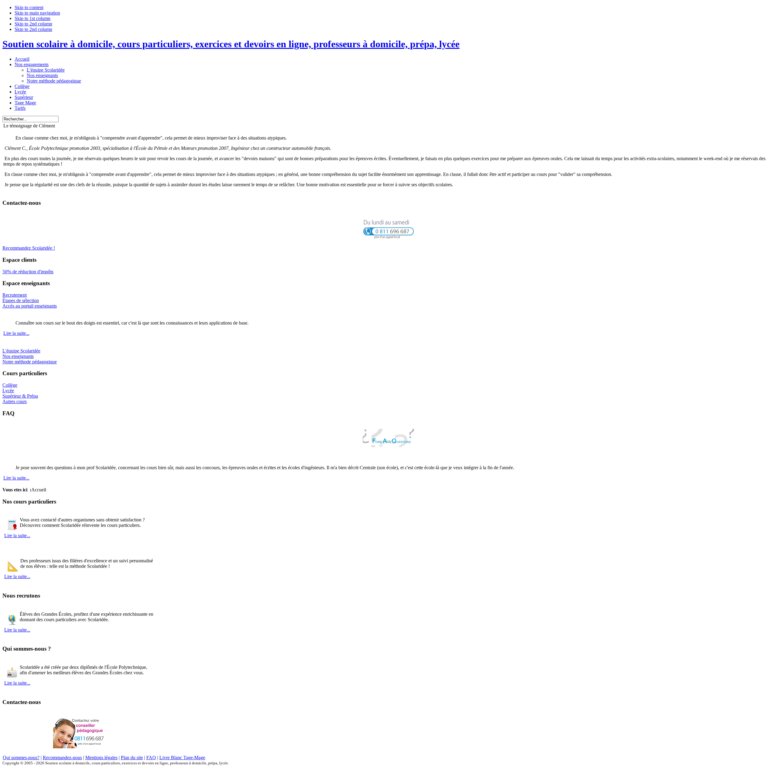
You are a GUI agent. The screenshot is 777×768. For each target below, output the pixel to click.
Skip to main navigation (37, 12)
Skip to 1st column (32, 18)
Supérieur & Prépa (20, 396)
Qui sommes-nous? (21, 757)
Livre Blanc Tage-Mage (182, 757)
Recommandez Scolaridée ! (28, 248)
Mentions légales (101, 757)
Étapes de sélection (20, 300)
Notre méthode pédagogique (29, 361)
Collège (9, 385)
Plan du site (132, 757)
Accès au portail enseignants (29, 305)
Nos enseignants (18, 356)
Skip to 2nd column (33, 23)
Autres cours (14, 401)
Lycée (8, 390)
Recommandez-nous (62, 757)
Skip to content (29, 7)
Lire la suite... (16, 333)
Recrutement (14, 295)
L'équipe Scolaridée (21, 350)
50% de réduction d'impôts (27, 271)
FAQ (151, 757)
